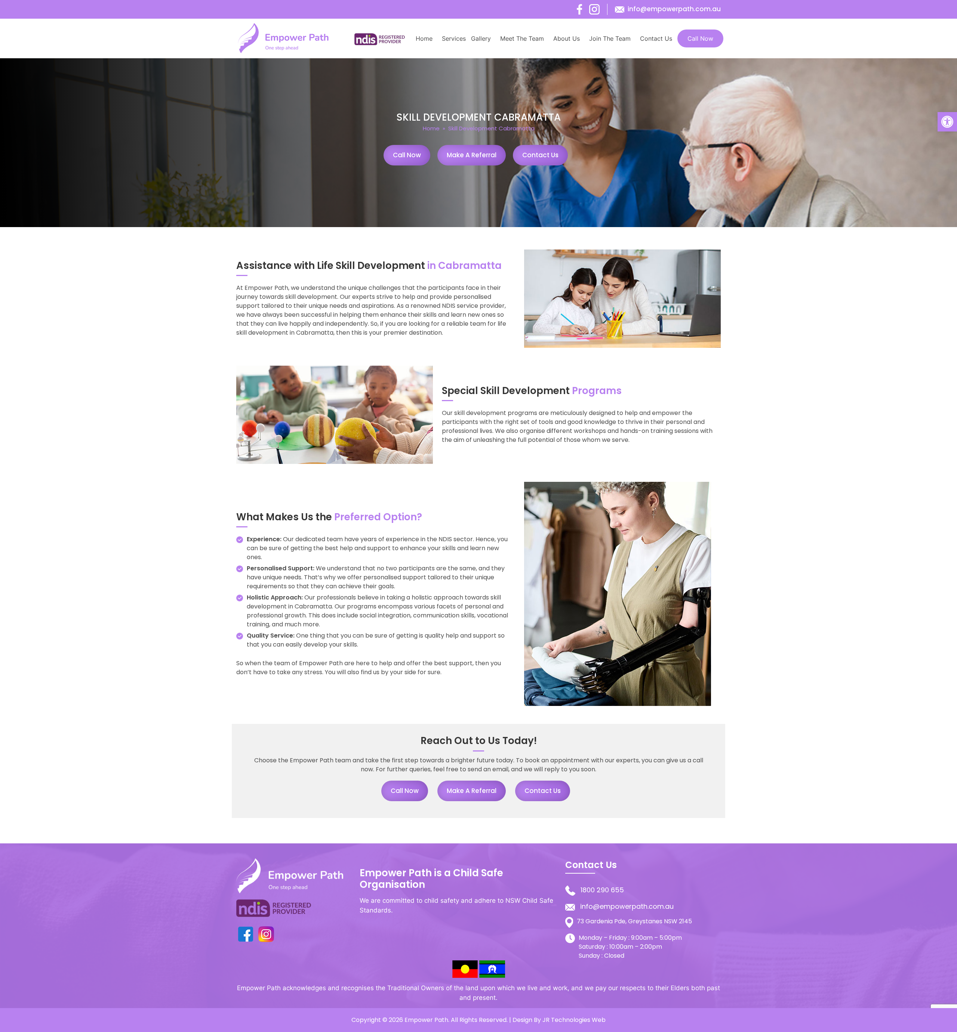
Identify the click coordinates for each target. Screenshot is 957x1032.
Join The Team (610, 38)
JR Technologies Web (574, 1020)
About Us (566, 38)
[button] (947, 121)
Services (454, 38)
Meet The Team (522, 38)
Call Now (700, 38)
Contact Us (656, 38)
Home (424, 38)
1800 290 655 (602, 890)
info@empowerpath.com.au (674, 8)
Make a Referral (471, 155)
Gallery (481, 38)
